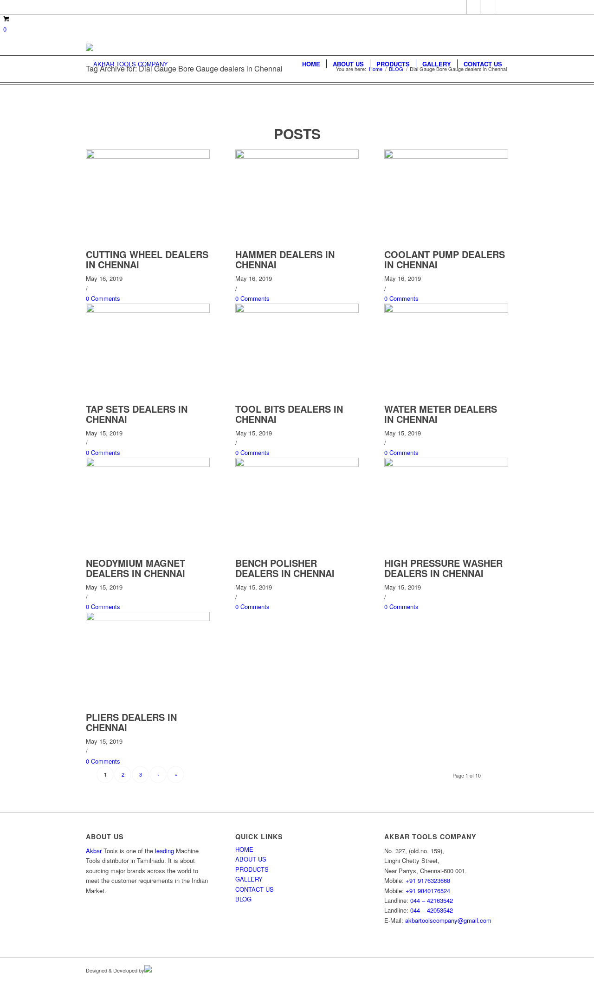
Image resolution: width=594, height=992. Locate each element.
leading (164, 850)
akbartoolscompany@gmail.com (448, 920)
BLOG (243, 899)
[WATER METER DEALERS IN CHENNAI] (446, 310)
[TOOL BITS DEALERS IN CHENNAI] (297, 310)
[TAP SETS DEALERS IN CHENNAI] (148, 310)
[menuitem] (311, 64)
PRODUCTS (252, 869)
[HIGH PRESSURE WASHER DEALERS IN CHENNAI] (446, 464)
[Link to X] (473, 7)
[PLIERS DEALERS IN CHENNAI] (148, 618)
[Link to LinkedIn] (501, 7)
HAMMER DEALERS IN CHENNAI (285, 259)
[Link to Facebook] (459, 7)
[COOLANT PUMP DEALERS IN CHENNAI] (446, 156)
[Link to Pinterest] (487, 7)
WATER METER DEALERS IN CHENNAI (440, 414)
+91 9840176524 (428, 890)
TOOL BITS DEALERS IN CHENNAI (289, 414)
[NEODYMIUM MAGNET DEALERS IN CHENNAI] (148, 464)
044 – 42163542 (431, 900)
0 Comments (103, 298)
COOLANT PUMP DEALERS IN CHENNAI (444, 259)
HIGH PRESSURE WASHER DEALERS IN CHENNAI (443, 568)
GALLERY (249, 879)
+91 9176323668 (428, 880)
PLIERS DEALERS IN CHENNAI (131, 722)
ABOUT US (250, 859)
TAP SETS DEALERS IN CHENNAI (136, 414)
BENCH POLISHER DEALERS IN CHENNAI (285, 568)
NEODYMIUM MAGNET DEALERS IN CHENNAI (135, 568)
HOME (244, 849)
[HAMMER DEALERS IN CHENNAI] (297, 156)
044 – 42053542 (431, 910)
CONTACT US (254, 889)
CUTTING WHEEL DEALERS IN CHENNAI (147, 259)
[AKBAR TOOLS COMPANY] (127, 64)
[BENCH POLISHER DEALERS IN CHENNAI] (297, 464)
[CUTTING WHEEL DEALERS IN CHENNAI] (148, 156)
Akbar (94, 850)
